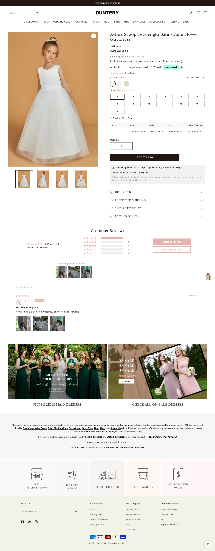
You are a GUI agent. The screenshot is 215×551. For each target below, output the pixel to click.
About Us (94, 509)
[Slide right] (94, 179)
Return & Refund (133, 519)
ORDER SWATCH (195, 77)
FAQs (163, 519)
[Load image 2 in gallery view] (43, 179)
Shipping (115, 56)
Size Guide (130, 529)
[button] (117, 73)
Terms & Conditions (99, 519)
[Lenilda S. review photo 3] (57, 323)
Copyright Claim (97, 524)
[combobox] (24, 13)
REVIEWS (174, 21)
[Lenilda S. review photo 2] (40, 323)
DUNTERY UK (101, 543)
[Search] (37, 13)
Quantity (114, 140)
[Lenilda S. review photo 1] (23, 323)
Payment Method (133, 514)
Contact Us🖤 (167, 514)
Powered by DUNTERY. (117, 543)
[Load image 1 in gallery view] (24, 179)
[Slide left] (11, 179)
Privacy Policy (97, 514)
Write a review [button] (172, 241)
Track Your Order (169, 509)
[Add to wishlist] (93, 36)
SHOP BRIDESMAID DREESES (57, 404)
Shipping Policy (132, 509)
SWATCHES (139, 21)
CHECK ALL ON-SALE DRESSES (157, 404)
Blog (127, 524)
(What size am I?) (126, 90)
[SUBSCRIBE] (76, 511)
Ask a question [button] (172, 249)
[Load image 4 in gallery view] (81, 179)
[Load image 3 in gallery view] (62, 179)
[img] (23, 296)
